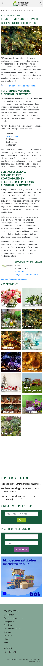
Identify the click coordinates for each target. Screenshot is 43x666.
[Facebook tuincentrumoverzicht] (10, 652)
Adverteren (8, 625)
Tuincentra (8, 635)
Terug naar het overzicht (10, 15)
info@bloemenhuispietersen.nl (26, 274)
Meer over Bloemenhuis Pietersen (14, 279)
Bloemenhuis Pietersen (15, 11)
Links (38, 662)
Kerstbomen (30, 11)
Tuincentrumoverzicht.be (13, 618)
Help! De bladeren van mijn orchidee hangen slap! (21, 484)
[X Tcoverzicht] (5, 652)
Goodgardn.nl (9, 622)
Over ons (7, 632)
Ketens (6, 642)
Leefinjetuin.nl (9, 615)
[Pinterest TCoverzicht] (14, 652)
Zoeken (21, 520)
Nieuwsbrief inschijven (12, 628)
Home (3, 11)
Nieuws (6, 639)
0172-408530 (20, 272)
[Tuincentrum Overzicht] (21, 3)
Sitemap (32, 662)
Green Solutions (24, 659)
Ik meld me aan (21, 549)
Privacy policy (35, 659)
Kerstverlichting (12, 136)
